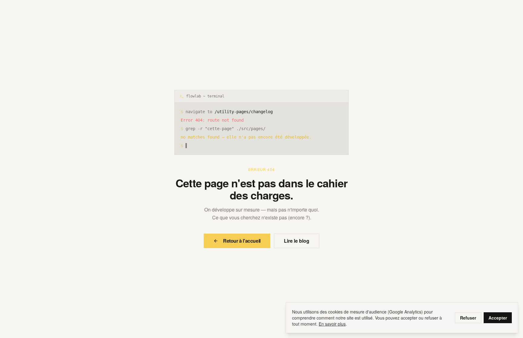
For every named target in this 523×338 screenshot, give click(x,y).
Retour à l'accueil (242, 240)
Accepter (497, 318)
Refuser (468, 318)
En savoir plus (332, 324)
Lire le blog (296, 240)
